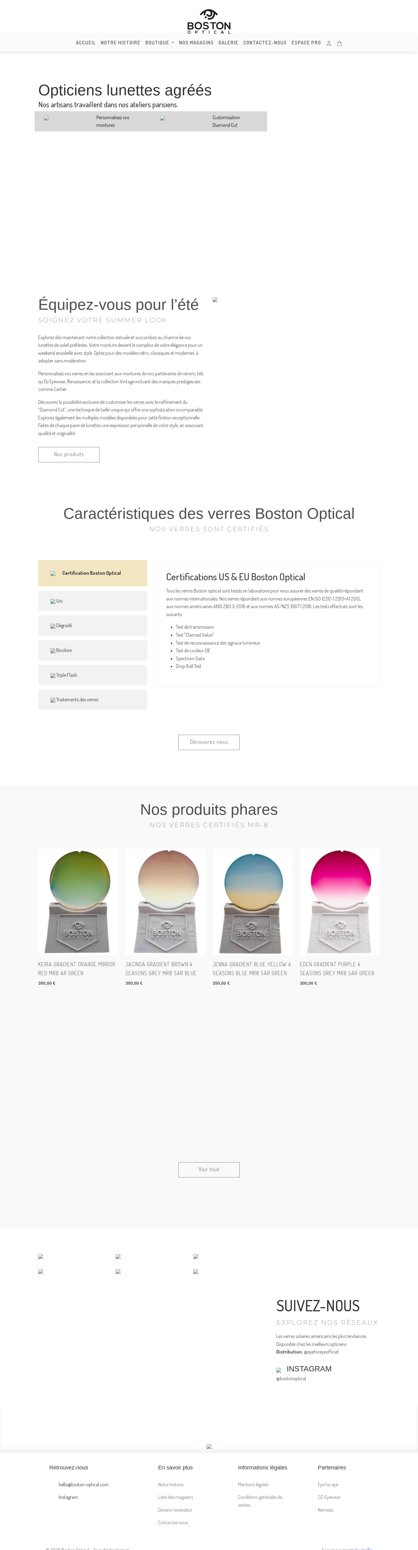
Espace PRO (306, 43)
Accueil (86, 43)
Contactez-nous (265, 43)
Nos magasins (196, 43)
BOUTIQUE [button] (157, 43)
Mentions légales (253, 1484)
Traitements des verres (76, 699)
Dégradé (63, 625)
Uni (58, 601)
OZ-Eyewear (329, 1497)
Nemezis (326, 1510)
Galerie (228, 43)
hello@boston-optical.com (83, 1484)
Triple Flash (66, 675)
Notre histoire (120, 43)
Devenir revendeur (175, 1510)
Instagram (68, 1497)
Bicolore (63, 650)
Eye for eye (328, 1484)
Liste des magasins (175, 1497)
